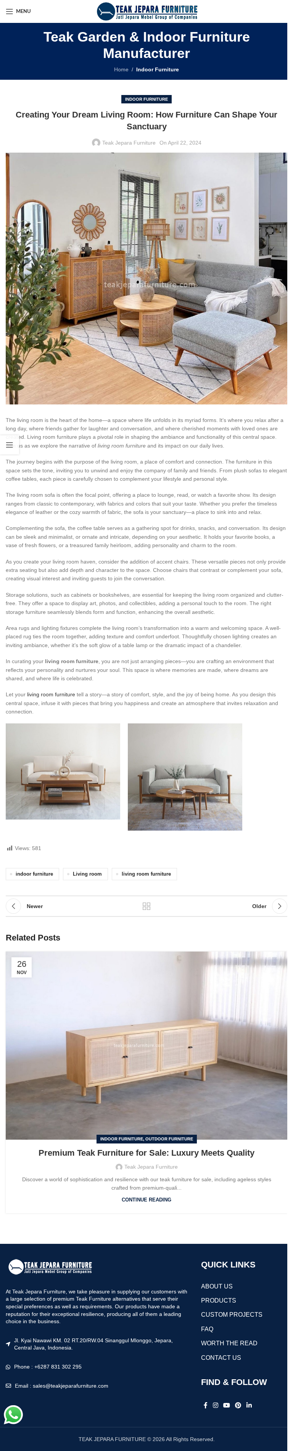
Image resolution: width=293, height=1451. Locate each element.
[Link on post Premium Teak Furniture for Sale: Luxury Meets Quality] (146, 1045)
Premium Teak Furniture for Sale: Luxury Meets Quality (146, 1153)
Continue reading (146, 1200)
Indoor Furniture (157, 69)
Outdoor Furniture (169, 1139)
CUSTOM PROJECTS (231, 1314)
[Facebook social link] (205, 1406)
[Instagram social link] (215, 1406)
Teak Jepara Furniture (129, 143)
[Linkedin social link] (249, 1406)
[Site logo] (146, 11)
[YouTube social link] (226, 1406)
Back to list (146, 906)
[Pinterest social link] (238, 1406)
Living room (87, 874)
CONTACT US (221, 1357)
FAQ (207, 1329)
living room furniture (51, 694)
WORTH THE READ (229, 1343)
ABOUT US (217, 1286)
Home (121, 69)
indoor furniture (34, 874)
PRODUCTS (218, 1300)
